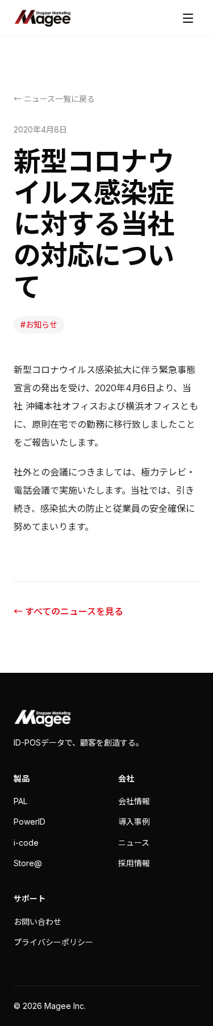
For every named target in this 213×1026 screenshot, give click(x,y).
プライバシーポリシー (53, 942)
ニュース (133, 842)
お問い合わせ (37, 921)
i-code (26, 842)
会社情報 (134, 801)
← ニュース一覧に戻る (54, 99)
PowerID (29, 821)
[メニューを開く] (188, 18)
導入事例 (134, 821)
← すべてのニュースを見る (68, 611)
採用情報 (134, 863)
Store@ (28, 863)
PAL (20, 801)
